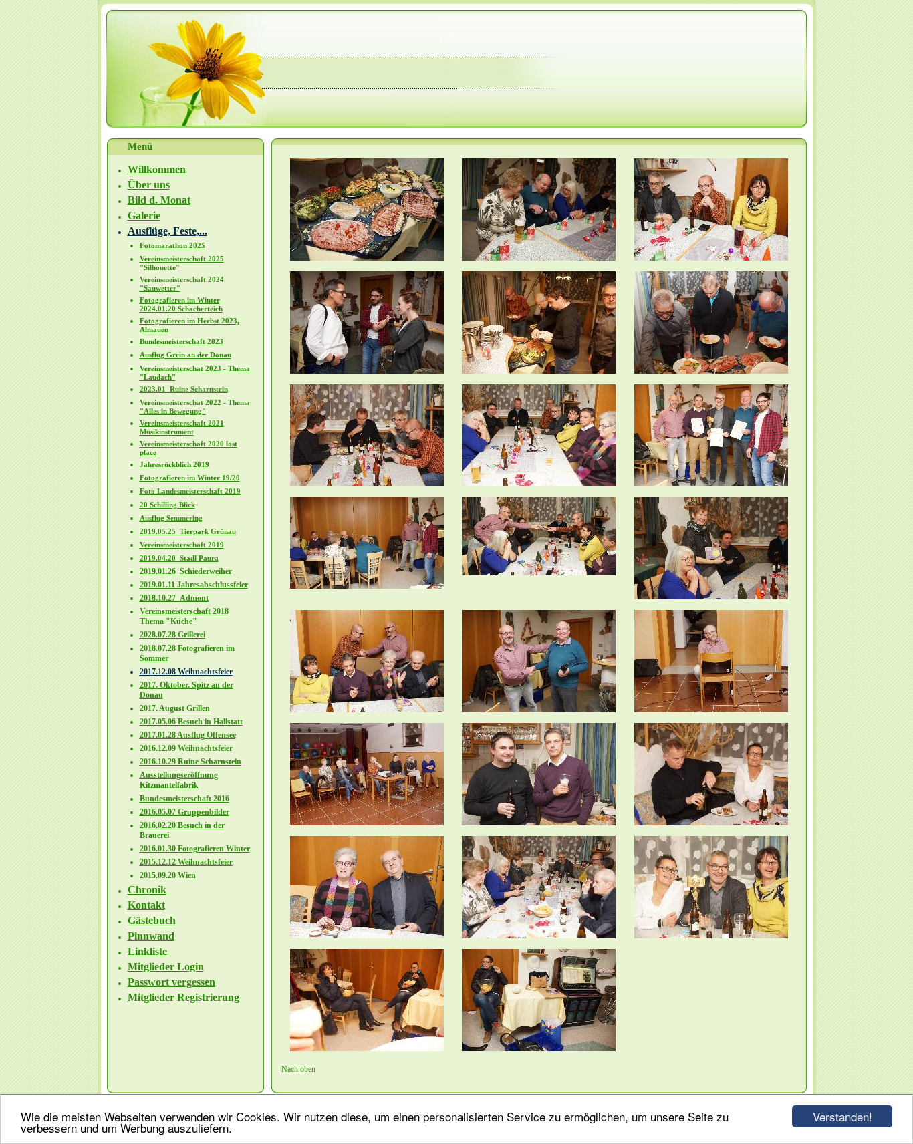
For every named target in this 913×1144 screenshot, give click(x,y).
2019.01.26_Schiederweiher (186, 571)
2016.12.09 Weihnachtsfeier (186, 748)
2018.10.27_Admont (174, 598)
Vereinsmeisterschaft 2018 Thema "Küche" (184, 616)
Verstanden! (842, 1116)
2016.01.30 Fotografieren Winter (195, 848)
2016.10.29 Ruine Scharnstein (190, 761)
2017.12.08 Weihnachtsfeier (186, 671)
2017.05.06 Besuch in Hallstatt (191, 721)
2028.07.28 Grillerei (172, 634)
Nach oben (298, 1069)
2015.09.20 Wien (168, 875)
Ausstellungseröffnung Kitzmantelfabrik (179, 780)
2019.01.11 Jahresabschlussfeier (194, 584)
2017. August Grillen (175, 708)
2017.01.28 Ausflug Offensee (188, 735)
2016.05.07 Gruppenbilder (184, 812)
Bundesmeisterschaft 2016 (184, 798)
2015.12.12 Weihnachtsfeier (186, 862)
